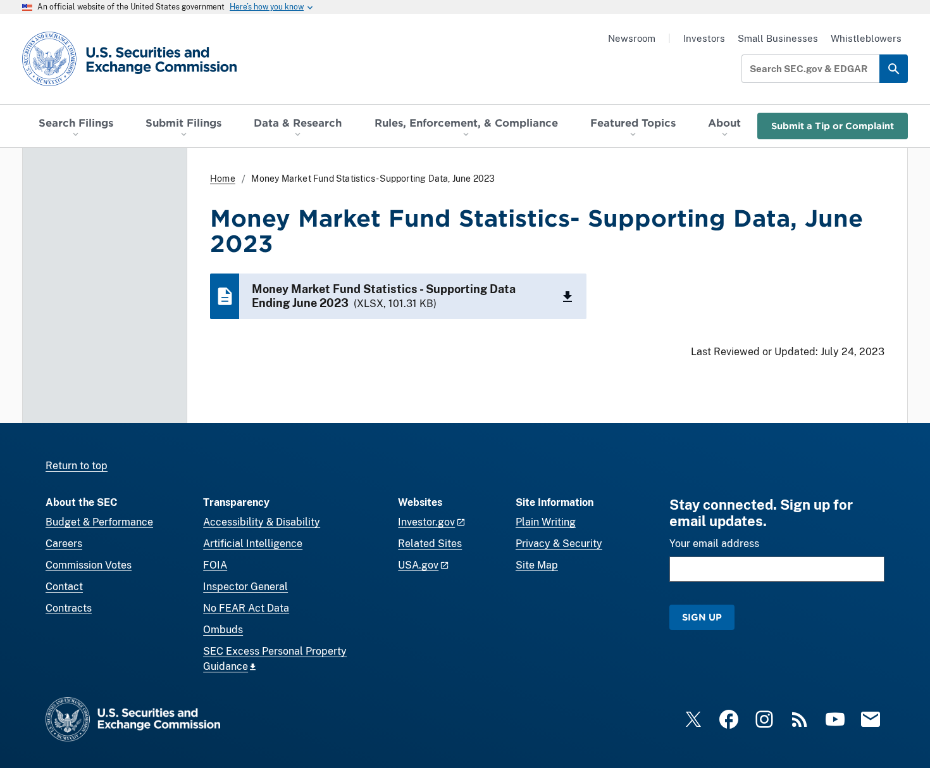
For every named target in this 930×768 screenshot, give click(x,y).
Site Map (537, 565)
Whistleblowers (866, 38)
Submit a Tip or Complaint (832, 125)
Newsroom (631, 38)
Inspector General (245, 587)
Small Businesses (778, 38)
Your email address (714, 544)
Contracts (69, 608)
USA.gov (418, 565)
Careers (64, 544)
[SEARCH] (893, 68)
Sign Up (702, 617)
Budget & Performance (99, 522)
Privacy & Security (559, 544)
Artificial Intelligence (252, 544)
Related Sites (430, 544)
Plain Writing (546, 522)
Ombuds (223, 630)
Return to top (77, 466)
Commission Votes (89, 565)
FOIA (215, 565)
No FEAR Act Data (246, 608)
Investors (704, 38)
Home (222, 178)
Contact (64, 587)
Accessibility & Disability (261, 522)
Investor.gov (426, 522)
